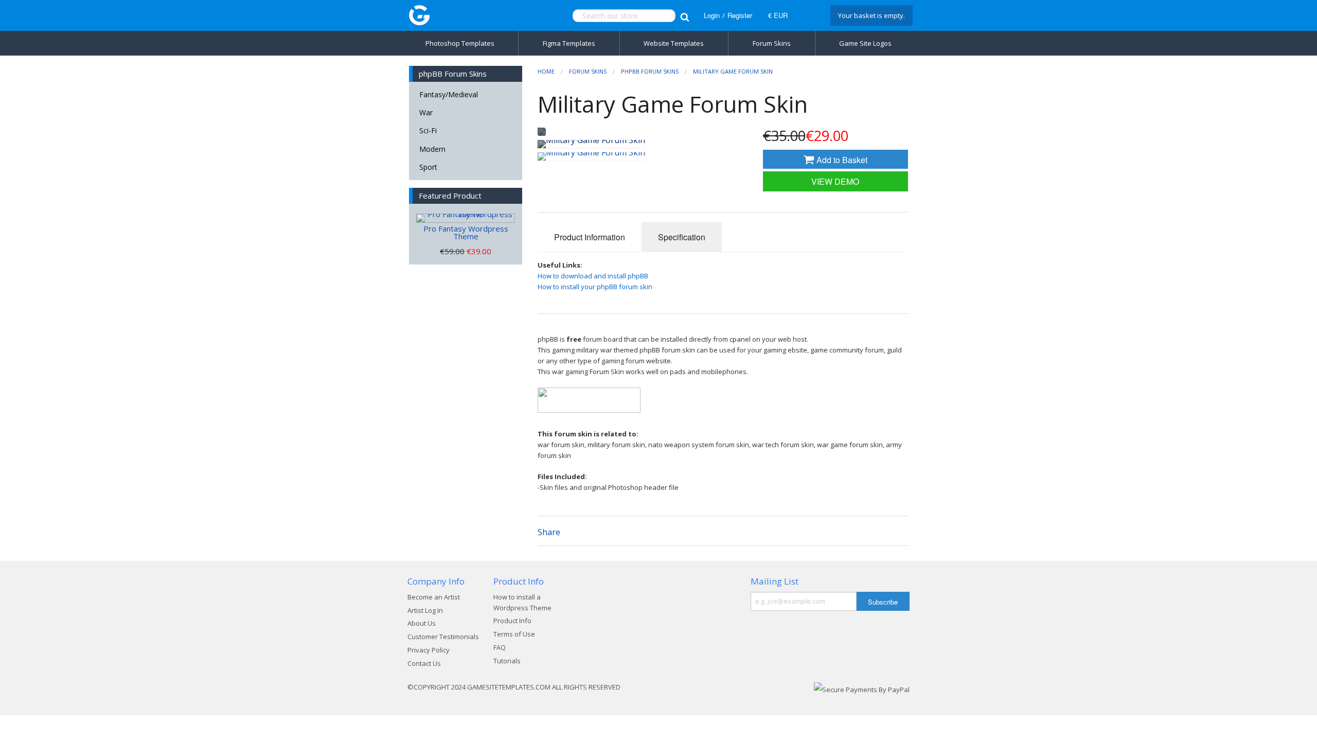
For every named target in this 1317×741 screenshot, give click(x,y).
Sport (428, 167)
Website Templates (674, 43)
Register (739, 15)
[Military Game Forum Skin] (591, 144)
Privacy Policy (428, 650)
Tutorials (507, 660)
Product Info (512, 620)
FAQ (499, 647)
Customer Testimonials (443, 636)
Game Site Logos (865, 43)
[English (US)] (808, 15)
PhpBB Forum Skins (650, 71)
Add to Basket (840, 160)
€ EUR (778, 15)
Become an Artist (433, 597)
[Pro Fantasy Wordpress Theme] (465, 218)
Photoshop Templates (459, 43)
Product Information (589, 237)
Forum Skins (772, 43)
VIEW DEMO (835, 181)
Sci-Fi (428, 130)
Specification (681, 237)
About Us (421, 623)
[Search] (684, 15)
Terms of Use (514, 634)
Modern (432, 149)
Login (712, 15)
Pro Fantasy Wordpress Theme (465, 232)
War (426, 112)
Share (549, 532)
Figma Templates (569, 43)
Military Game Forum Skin (733, 71)
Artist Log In (425, 610)
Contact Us (424, 663)
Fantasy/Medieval (448, 94)
